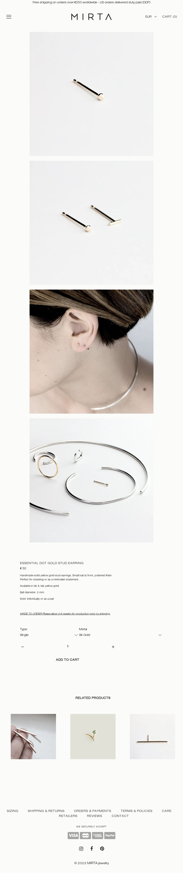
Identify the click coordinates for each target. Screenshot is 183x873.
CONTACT (120, 816)
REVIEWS (94, 816)
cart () (169, 16)
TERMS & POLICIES (136, 811)
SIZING (12, 811)
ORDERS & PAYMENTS (92, 811)
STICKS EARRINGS (20, 764)
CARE (167, 811)
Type (23, 629)
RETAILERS (68, 816)
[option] (33, 741)
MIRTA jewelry (98, 863)
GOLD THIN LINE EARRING (143, 764)
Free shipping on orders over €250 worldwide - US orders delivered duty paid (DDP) (91, 2)
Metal (83, 629)
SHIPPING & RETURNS (46, 811)
